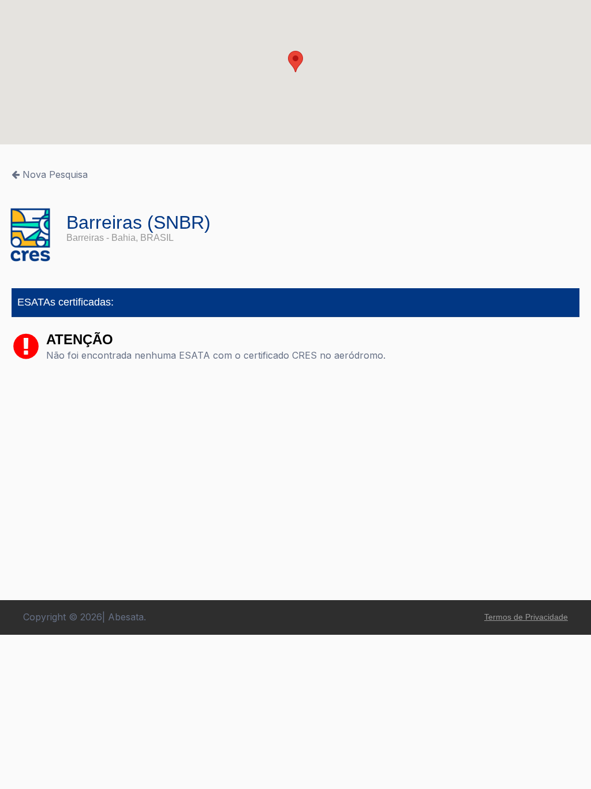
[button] (295, 61)
